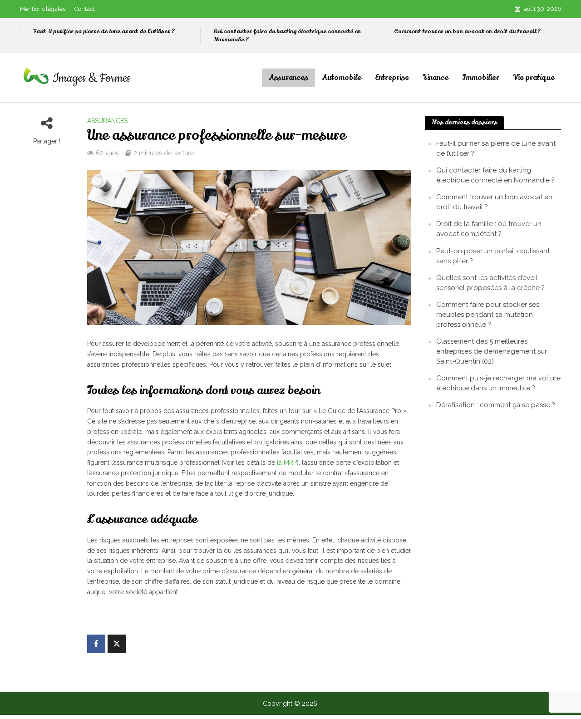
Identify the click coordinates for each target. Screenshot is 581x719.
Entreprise (392, 78)
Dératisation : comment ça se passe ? (495, 405)
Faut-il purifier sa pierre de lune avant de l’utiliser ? (104, 31)
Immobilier (480, 78)
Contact (84, 8)
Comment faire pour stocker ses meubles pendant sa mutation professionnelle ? (487, 314)
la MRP (287, 462)
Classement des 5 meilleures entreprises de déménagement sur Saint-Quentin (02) (491, 351)
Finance (435, 78)
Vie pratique (534, 78)
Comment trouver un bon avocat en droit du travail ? (467, 31)
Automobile (341, 78)
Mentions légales (42, 8)
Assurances (288, 78)
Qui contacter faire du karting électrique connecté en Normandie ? (287, 35)
